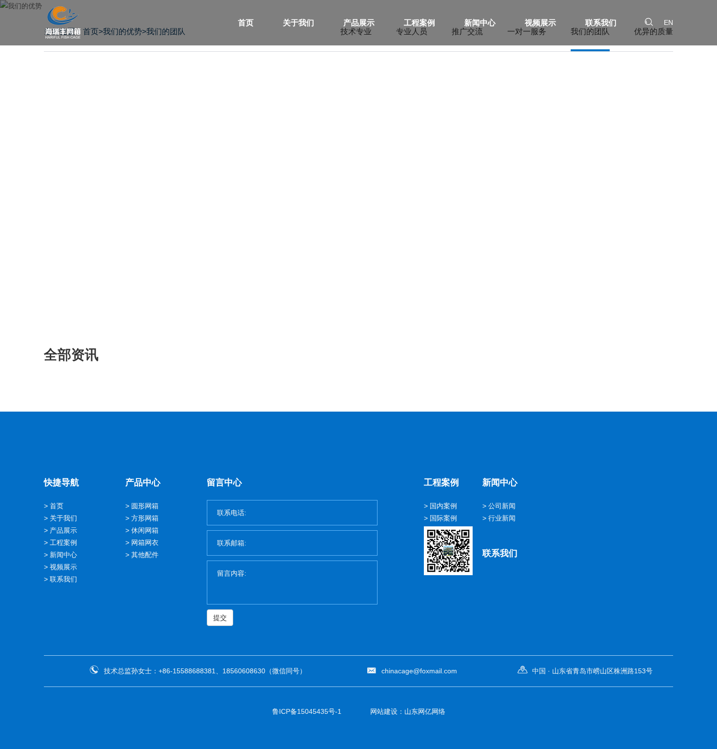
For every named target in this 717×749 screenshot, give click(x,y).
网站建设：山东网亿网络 (407, 711)
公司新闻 (502, 506)
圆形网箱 (145, 506)
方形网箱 (145, 518)
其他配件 (145, 555)
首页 (246, 23)
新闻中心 (480, 23)
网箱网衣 (145, 542)
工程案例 (419, 23)
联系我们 (601, 23)
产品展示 (359, 23)
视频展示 (540, 23)
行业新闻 (502, 518)
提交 (220, 618)
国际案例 (443, 518)
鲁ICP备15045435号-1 (306, 711)
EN (668, 22)
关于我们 (298, 23)
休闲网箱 (145, 530)
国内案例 (443, 506)
